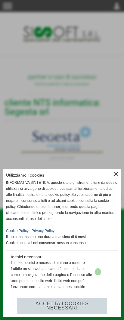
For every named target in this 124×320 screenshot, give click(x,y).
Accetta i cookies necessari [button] (62, 305)
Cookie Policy (17, 231)
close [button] (115, 174)
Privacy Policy (43, 231)
